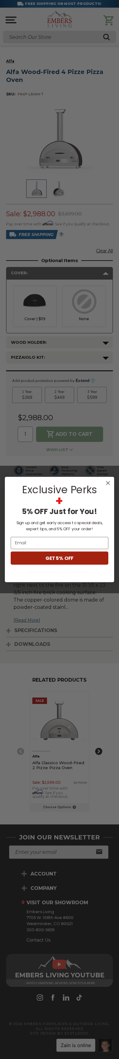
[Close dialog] (108, 483)
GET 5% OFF (59, 558)
